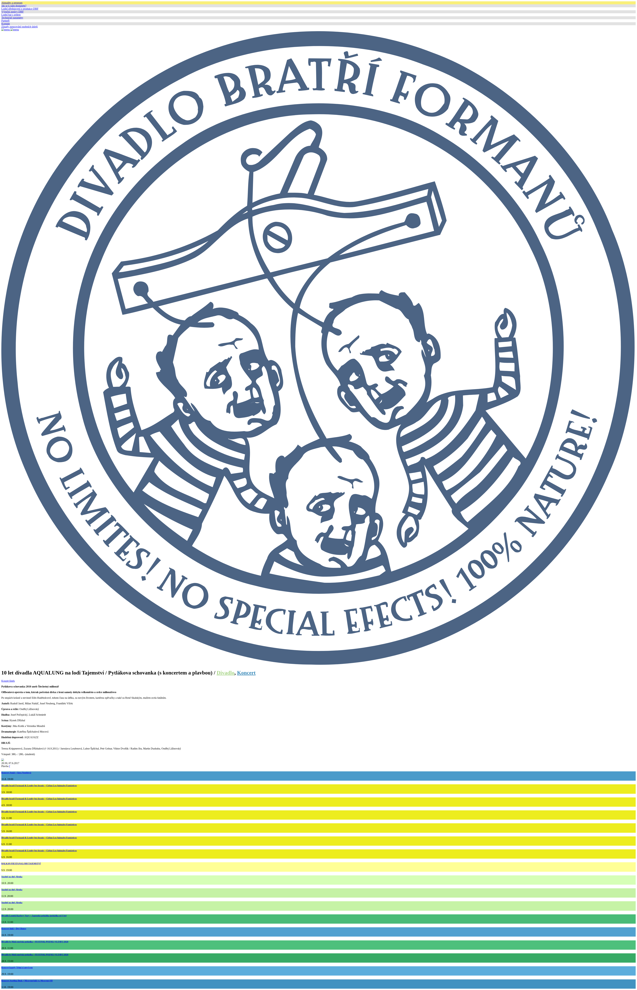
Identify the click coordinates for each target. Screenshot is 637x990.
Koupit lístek (8, 680)
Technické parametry (12, 17)
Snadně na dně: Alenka (11, 876)
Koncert (246, 673)
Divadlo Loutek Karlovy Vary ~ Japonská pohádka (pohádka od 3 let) (34, 915)
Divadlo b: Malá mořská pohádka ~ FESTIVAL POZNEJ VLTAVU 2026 (34, 941)
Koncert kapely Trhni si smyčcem (17, 967)
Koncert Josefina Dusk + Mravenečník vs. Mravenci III (27, 980)
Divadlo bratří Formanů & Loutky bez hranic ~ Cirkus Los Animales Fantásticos (39, 785)
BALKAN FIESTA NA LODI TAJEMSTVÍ (21, 863)
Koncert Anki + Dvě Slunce (13, 928)
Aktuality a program (11, 2)
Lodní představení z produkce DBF (19, 8)
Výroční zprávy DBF (12, 11)
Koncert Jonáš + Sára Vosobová (16, 772)
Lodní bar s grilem (11, 14)
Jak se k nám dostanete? (13, 5)
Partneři (5, 20)
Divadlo (225, 673)
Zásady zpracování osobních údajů (19, 26)
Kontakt (5, 23)
